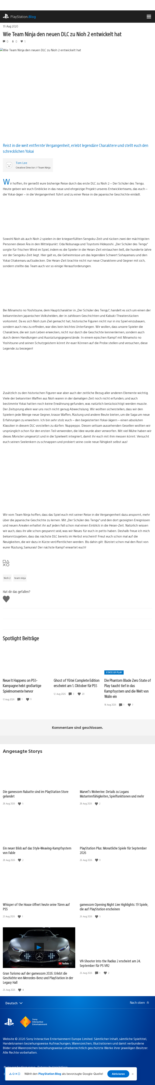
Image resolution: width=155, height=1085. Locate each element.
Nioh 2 (7, 577)
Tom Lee (21, 162)
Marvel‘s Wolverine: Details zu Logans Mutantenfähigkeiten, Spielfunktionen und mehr (112, 793)
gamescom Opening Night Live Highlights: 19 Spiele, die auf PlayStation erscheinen (114, 906)
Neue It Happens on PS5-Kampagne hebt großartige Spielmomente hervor (22, 685)
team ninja (20, 577)
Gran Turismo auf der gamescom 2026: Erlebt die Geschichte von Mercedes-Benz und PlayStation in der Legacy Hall (38, 977)
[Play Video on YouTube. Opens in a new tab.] (65, 963)
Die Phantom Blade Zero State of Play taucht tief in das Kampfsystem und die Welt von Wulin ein (127, 688)
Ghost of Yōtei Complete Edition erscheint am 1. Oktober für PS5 (76, 683)
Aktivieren (118, 1073)
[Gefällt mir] (28, 699)
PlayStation (23, 16)
